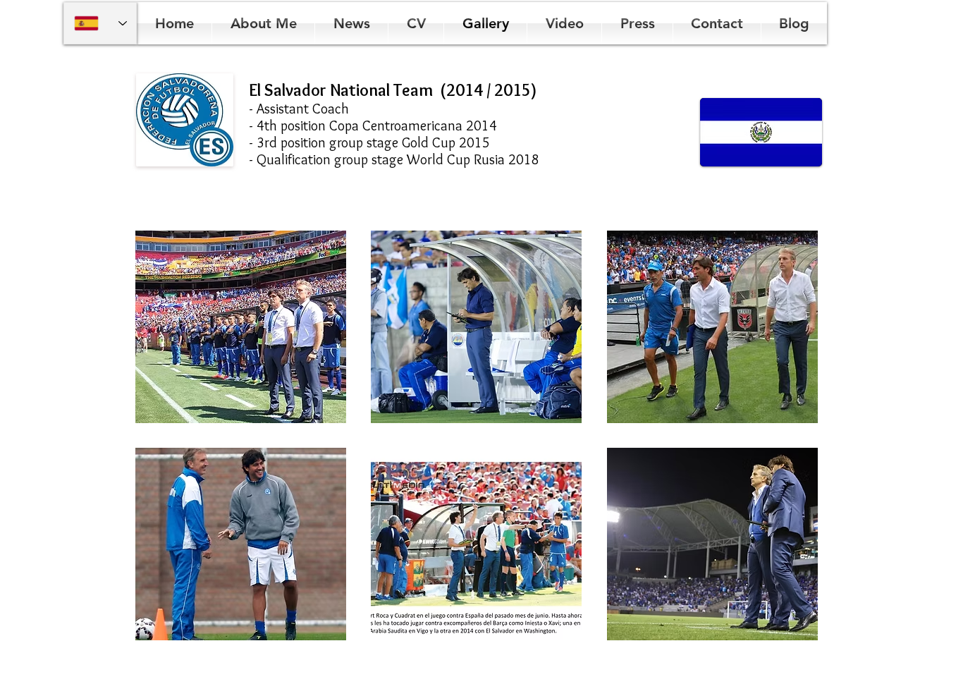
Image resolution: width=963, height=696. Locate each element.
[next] (788, 448)
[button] (240, 327)
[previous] (165, 448)
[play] (789, 629)
